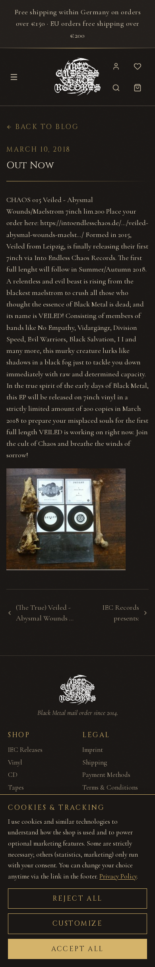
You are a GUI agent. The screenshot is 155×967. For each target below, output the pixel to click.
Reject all (77, 898)
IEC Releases (25, 749)
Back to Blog (47, 126)
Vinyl (15, 762)
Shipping (94, 762)
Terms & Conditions (110, 787)
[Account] (116, 66)
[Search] (116, 88)
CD (12, 775)
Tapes (16, 787)
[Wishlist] (137, 66)
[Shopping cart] (137, 88)
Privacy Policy (118, 876)
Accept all (77, 949)
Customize (77, 923)
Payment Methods (106, 775)
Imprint (92, 749)
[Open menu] (14, 77)
